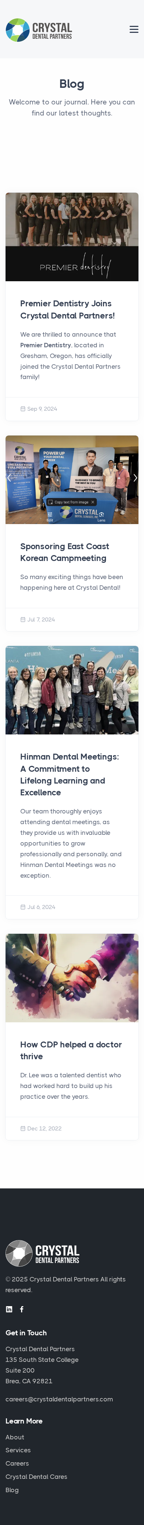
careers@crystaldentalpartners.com (59, 1399)
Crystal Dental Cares (37, 1476)
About (15, 1437)
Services (18, 1450)
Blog (12, 1490)
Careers (17, 1463)
